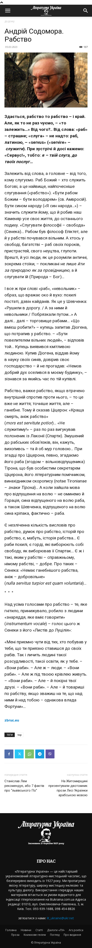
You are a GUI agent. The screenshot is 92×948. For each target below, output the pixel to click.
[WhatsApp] (29, 753)
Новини (26, 930)
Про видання (72, 935)
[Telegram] (39, 753)
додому (9, 21)
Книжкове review (35, 935)
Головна (11, 930)
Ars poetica (76, 930)
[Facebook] (8, 753)
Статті (39, 930)
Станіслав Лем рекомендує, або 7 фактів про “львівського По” (24, 785)
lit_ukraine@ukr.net (60, 918)
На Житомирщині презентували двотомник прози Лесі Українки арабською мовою (68, 788)
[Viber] (50, 753)
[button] (7, 11)
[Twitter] (19, 753)
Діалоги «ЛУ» (56, 930)
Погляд (54, 935)
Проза (15, 935)
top (20, 734)
